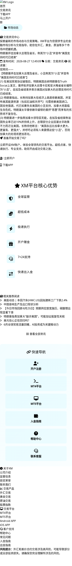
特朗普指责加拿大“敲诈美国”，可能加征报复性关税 (34, 316)
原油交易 (5, 501)
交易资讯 (5, 10)
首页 (2, 6)
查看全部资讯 (37, 334)
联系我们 (5, 484)
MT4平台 (5, 513)
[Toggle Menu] (1, 22)
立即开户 (9, 158)
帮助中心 (5, 533)
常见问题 (5, 537)
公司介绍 (5, 472)
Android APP (8, 521)
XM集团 (14, 560)
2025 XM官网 (8, 564)
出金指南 (5, 545)
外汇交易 (5, 492)
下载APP (5, 14)
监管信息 (5, 476)
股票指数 (5, 505)
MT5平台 (5, 517)
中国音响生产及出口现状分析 (21, 304)
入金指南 (5, 541)
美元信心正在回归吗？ (16, 320)
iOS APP (5, 525)
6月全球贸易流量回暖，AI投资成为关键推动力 (31, 324)
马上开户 (5, 18)
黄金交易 (5, 497)
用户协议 (58, 560)
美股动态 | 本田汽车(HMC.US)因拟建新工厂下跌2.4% (35, 300)
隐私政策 (45, 560)
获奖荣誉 (5, 480)
